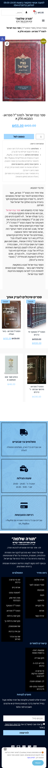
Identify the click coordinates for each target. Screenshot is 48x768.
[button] (5, 749)
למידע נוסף (31, 757)
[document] (24, 384)
